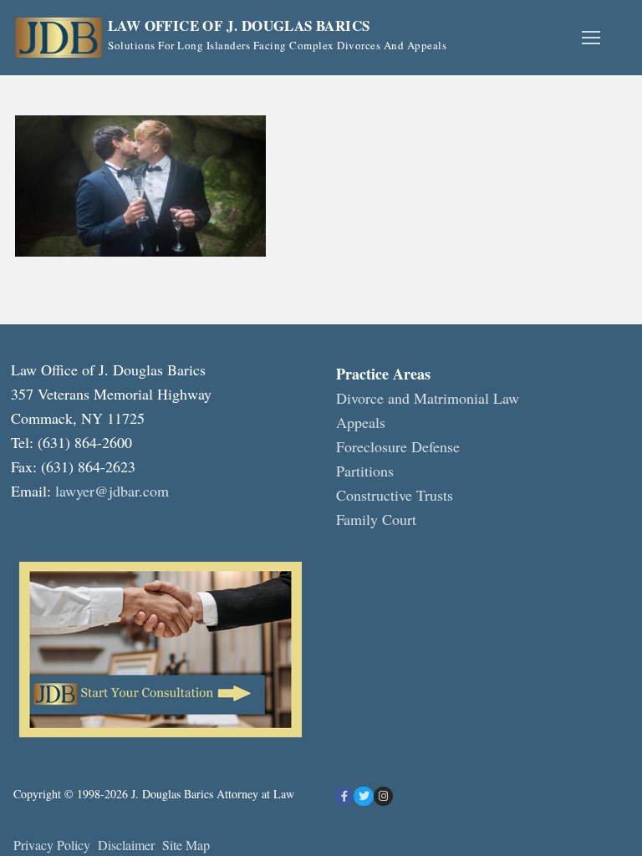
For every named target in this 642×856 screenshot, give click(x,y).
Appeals (360, 422)
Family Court (376, 519)
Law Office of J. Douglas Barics (238, 26)
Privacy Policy (51, 844)
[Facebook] (344, 796)
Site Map (186, 844)
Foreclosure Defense (398, 446)
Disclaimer (128, 844)
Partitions (365, 471)
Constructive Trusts (394, 495)
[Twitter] (363, 796)
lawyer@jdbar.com (112, 491)
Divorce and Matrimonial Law (427, 398)
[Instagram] (383, 796)
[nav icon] (590, 38)
